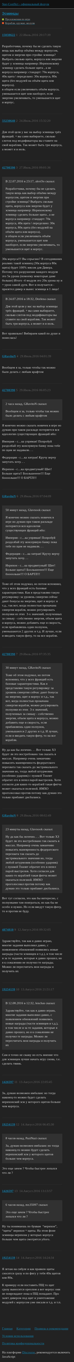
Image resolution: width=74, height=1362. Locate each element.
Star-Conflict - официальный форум (25, 4)
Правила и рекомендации (51, 1328)
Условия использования (18, 1336)
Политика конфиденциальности (23, 1343)
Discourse (28, 1352)
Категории (23, 1328)
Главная (7, 1328)
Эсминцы (10, 13)
